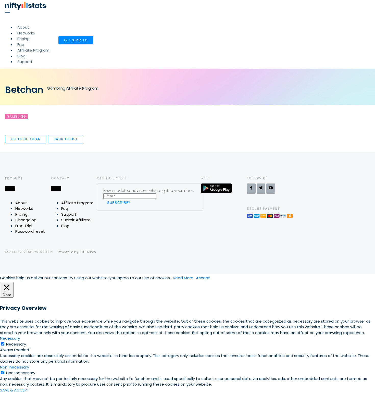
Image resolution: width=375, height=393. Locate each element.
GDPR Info (88, 252)
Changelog (25, 220)
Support (25, 61)
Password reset (30, 231)
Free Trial (23, 225)
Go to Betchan (26, 139)
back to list (66, 139)
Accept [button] (203, 277)
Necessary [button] (10, 338)
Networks (24, 208)
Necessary (16, 344)
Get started (76, 40)
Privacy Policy (68, 252)
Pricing (21, 214)
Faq (64, 208)
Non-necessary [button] (14, 367)
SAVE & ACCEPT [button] (14, 390)
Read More (183, 277)
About (21, 202)
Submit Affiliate (76, 220)
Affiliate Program (33, 50)
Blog (65, 225)
